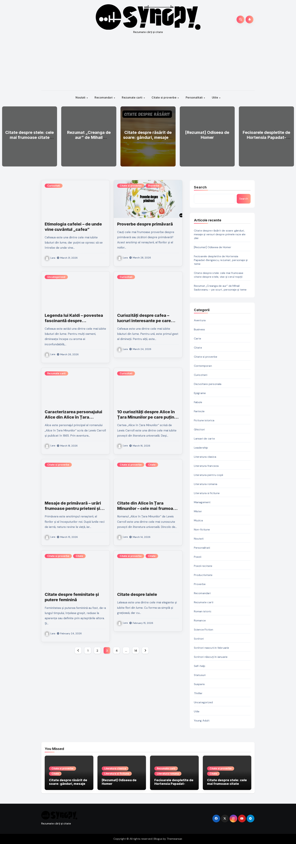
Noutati (81, 97)
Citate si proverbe (164, 97)
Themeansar (174, 839)
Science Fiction (203, 629)
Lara (53, 257)
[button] (289, 136)
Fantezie (199, 411)
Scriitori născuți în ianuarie (211, 657)
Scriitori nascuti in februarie (211, 648)
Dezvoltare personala (207, 384)
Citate (152, 464)
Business (199, 329)
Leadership (201, 447)
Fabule (198, 402)
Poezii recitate (203, 566)
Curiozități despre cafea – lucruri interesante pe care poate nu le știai (144, 320)
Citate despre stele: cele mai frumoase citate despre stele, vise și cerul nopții (29, 140)
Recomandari (104, 97)
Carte (197, 338)
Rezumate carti (132, 97)
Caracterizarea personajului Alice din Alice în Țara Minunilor (73, 417)
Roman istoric (203, 611)
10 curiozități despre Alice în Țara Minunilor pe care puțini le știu (146, 417)
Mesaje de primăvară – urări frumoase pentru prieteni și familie (73, 508)
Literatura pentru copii (208, 475)
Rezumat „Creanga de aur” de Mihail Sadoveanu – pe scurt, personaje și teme (89, 140)
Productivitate (203, 575)
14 (135, 651)
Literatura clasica (205, 457)
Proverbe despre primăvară (145, 224)
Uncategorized (56, 276)
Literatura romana (205, 484)
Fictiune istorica (204, 420)
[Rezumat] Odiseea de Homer (207, 135)
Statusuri (200, 675)
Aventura (200, 320)
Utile (215, 97)
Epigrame (200, 393)
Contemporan (203, 366)
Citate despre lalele (137, 594)
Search (200, 187)
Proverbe (153, 185)
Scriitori (199, 638)
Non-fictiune (202, 529)
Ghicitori (199, 429)
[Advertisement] (148, 65)
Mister (198, 511)
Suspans (199, 684)
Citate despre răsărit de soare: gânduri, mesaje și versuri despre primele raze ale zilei (148, 140)
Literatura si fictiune (207, 493)
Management (202, 502)
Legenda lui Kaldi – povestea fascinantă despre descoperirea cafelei (74, 320)
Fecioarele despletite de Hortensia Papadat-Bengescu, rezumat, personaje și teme (266, 140)
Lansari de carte (204, 438)
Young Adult (201, 720)
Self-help (199, 666)
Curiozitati (53, 185)
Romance (200, 620)
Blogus (158, 839)
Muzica (198, 520)
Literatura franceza (206, 466)
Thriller (198, 693)
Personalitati (195, 97)
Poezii (197, 557)
